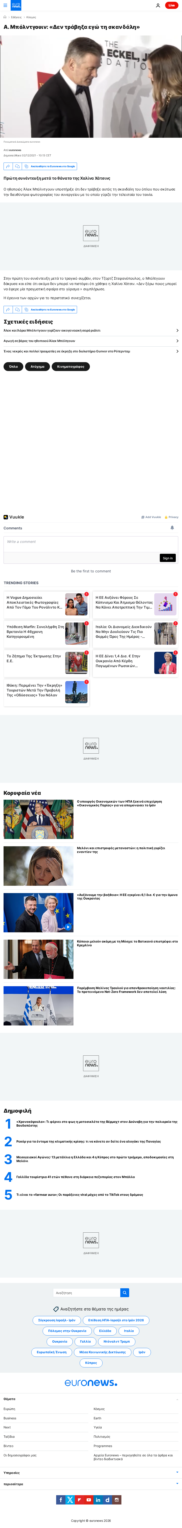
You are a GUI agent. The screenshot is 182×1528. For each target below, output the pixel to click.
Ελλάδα (105, 1331)
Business (10, 1418)
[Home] (5, 17)
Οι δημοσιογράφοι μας (20, 1455)
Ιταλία (129, 1331)
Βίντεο (8, 1446)
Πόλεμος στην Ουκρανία (67, 1331)
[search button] (124, 1292)
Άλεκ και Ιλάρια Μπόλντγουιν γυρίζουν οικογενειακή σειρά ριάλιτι (52, 330)
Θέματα (9, 1398)
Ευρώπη (9, 1408)
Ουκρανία (59, 1341)
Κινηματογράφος (70, 366)
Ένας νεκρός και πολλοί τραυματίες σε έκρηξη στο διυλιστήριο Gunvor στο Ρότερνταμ (67, 351)
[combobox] (91, 1292)
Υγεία (98, 1427)
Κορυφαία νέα (22, 793)
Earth (97, 1418)
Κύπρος (91, 1363)
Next (7, 1427)
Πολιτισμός (102, 1436)
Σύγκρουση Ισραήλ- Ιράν (56, 1320)
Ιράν (142, 1352)
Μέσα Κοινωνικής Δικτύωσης (102, 1352)
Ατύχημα (37, 366)
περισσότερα (13, 1484)
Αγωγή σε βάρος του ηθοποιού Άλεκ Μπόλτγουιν (39, 341)
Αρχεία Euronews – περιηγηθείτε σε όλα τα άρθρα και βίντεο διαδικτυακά (133, 1457)
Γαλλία (85, 1341)
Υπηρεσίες (12, 1473)
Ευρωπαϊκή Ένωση (52, 1352)
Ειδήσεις (16, 17)
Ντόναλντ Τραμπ (117, 1341)
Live (172, 5)
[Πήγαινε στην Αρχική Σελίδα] (16, 5)
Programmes (103, 1446)
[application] (91, 86)
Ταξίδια (9, 1436)
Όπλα (13, 366)
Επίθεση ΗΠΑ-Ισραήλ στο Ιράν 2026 (116, 1320)
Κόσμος (31, 17)
